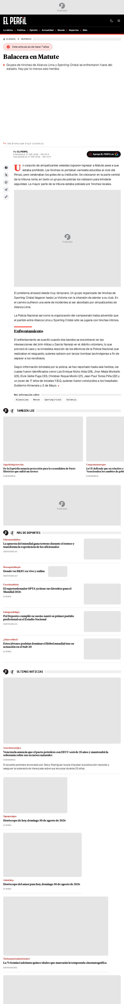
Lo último (8, 30)
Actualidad (47, 30)
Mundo (61, 30)
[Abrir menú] (119, 20)
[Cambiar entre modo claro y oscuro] (111, 20)
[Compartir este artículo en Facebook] (6, 168)
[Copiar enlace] (6, 197)
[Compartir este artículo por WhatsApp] (6, 182)
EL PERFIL (11, 39)
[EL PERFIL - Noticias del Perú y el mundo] (15, 20)
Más (85, 30)
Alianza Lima (22, 399)
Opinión (34, 30)
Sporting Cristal (53, 399)
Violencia (71, 399)
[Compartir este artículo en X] (6, 175)
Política (21, 30)
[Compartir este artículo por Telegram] (6, 189)
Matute (36, 399)
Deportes (74, 30)
